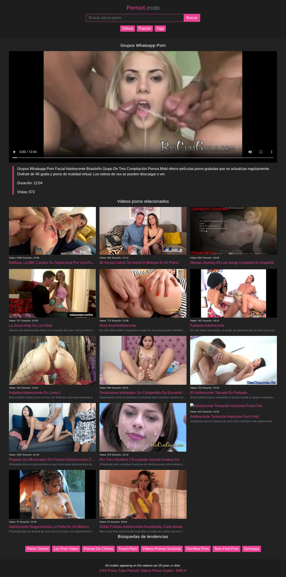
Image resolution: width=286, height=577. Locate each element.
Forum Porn (127, 549)
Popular (145, 28)
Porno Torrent (37, 549)
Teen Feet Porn (226, 549)
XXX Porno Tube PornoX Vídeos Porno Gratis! (136, 571)
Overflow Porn (197, 549)
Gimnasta (251, 549)
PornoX (143, 8)
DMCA (181, 571)
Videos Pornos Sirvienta (162, 549)
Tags (160, 28)
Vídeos (127, 28)
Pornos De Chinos (98, 549)
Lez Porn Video (66, 549)
